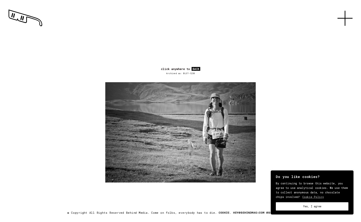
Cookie (224, 212)
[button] (345, 30)
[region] (312, 192)
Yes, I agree (312, 206)
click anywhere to (180, 69)
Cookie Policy (313, 197)
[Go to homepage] (25, 26)
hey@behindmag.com (249, 212)
